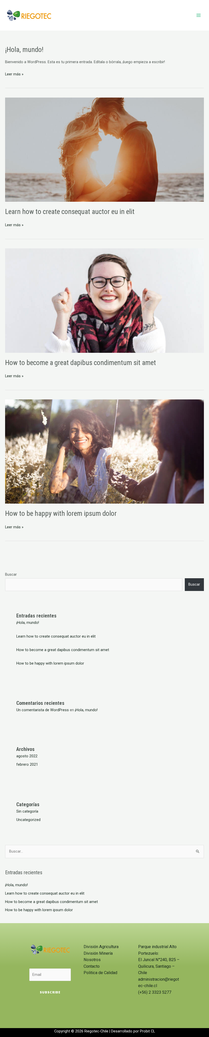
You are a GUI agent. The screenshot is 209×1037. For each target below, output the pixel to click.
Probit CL (147, 1031)
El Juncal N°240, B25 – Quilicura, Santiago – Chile (158, 966)
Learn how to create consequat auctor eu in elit (70, 212)
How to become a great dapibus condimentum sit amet (80, 363)
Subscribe (50, 992)
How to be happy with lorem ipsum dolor (61, 513)
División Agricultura (101, 946)
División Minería (98, 953)
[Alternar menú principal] (198, 15)
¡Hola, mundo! (24, 50)
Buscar (11, 574)
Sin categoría (27, 811)
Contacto (92, 966)
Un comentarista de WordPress (42, 710)
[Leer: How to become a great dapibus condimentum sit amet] (104, 300)
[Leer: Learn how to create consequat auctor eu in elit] (104, 149)
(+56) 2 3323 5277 (154, 992)
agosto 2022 (26, 756)
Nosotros (92, 959)
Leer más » (14, 73)
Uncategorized (28, 819)
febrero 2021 (27, 764)
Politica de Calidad (100, 972)
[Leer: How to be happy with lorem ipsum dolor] (104, 451)
